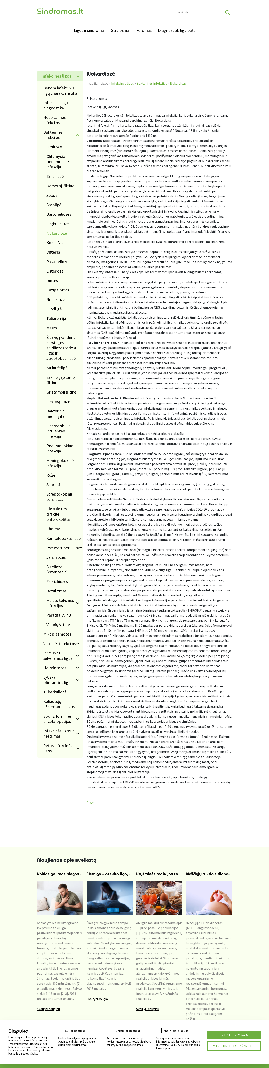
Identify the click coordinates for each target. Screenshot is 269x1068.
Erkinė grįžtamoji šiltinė (61, 380)
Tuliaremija (56, 318)
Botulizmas (56, 590)
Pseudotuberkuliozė (64, 547)
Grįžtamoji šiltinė (61, 392)
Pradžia (92, 83)
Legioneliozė (57, 223)
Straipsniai (120, 30)
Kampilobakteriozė (63, 538)
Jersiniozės (56, 557)
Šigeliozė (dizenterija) (57, 569)
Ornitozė (54, 146)
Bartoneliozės (58, 214)
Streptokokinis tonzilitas (59, 496)
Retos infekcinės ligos (57, 748)
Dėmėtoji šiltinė (60, 185)
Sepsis (51, 195)
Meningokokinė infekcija (60, 463)
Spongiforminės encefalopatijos (57, 718)
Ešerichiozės (57, 581)
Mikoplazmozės (57, 634)
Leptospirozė (58, 401)
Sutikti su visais (234, 1035)
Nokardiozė (56, 233)
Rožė (50, 475)
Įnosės (52, 280)
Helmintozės (54, 667)
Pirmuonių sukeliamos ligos (57, 655)
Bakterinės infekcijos (52, 134)
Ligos (104, 83)
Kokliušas (54, 242)
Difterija (53, 252)
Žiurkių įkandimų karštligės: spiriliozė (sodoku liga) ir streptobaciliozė (61, 348)
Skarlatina (55, 484)
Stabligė (53, 204)
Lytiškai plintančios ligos (57, 679)
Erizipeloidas (57, 290)
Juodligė (54, 308)
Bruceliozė (55, 299)
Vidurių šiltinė (58, 624)
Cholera (53, 528)
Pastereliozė (57, 261)
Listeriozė (54, 271)
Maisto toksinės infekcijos (60, 603)
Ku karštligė (56, 367)
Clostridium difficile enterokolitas (58, 514)
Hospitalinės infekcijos (54, 120)
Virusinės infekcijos (59, 643)
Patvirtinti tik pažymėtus (234, 1046)
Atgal (91, 802)
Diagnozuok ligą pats (176, 30)
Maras (51, 327)
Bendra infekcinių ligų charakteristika (60, 90)
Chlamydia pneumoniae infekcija (57, 161)
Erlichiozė (55, 176)
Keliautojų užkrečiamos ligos (59, 704)
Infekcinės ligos (56, 76)
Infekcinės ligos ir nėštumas (58, 733)
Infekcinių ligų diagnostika (55, 105)
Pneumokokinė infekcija (59, 448)
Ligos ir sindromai (89, 30)
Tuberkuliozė (54, 691)
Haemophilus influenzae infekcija (58, 431)
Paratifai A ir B (58, 615)
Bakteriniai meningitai (55, 413)
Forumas (144, 30)
